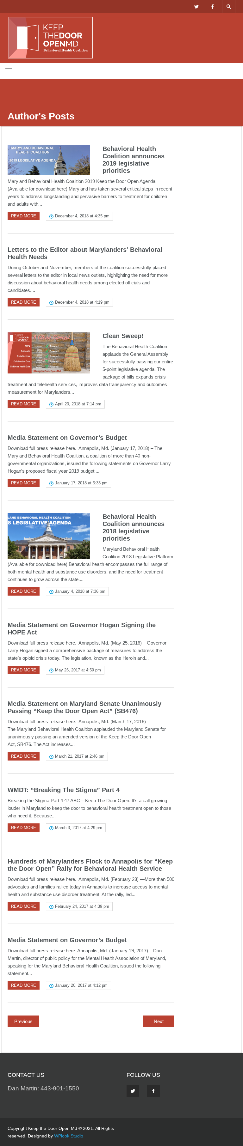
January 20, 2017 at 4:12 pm (81, 985)
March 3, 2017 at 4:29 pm (78, 827)
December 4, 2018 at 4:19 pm (82, 302)
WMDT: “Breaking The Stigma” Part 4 (64, 789)
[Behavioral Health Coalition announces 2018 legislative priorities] (49, 536)
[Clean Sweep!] (49, 352)
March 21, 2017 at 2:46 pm (79, 756)
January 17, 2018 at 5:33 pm (81, 483)
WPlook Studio (68, 1135)
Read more (23, 216)
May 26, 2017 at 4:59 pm (78, 670)
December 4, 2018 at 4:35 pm (82, 216)
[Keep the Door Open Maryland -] (50, 57)
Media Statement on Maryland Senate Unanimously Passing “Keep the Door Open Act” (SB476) (84, 707)
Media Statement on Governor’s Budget (67, 437)
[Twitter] (196, 6)
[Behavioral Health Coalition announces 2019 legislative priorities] (49, 160)
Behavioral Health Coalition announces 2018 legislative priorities (134, 527)
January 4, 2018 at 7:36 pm (80, 591)
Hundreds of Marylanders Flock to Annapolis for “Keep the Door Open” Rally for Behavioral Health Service (90, 865)
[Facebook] (212, 6)
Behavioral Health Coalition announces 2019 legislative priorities (134, 159)
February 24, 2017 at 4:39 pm (82, 906)
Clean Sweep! (123, 335)
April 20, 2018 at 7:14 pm (78, 404)
